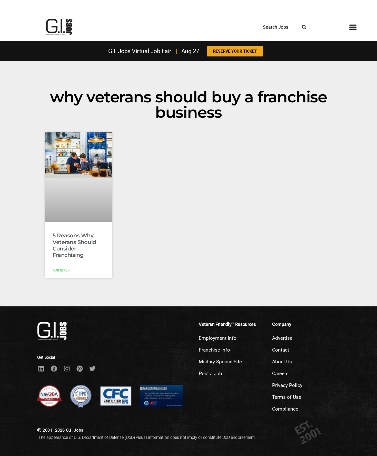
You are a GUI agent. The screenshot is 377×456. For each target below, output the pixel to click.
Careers (280, 373)
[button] (304, 27)
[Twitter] (92, 368)
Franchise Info (214, 350)
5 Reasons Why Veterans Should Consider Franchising (74, 245)
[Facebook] (53, 368)
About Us (282, 362)
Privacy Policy (287, 385)
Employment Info (217, 338)
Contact (280, 350)
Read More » (61, 270)
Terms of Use (286, 397)
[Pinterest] (79, 368)
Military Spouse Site (220, 362)
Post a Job (210, 373)
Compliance (285, 409)
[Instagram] (66, 368)
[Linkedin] (41, 368)
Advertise (282, 338)
